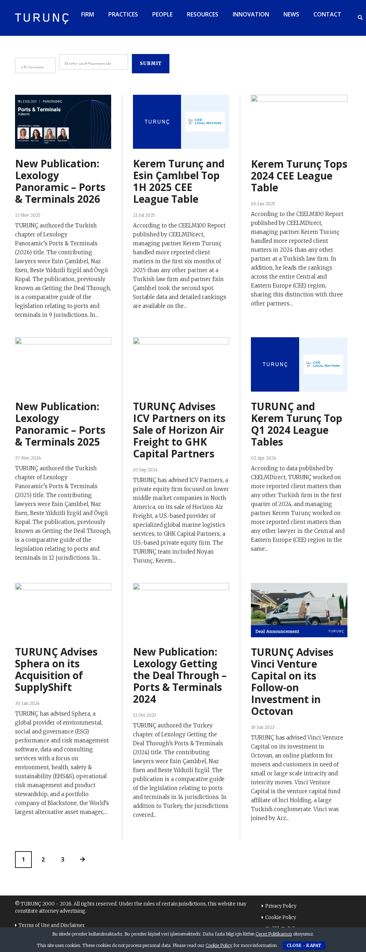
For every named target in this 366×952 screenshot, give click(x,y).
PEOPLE (162, 14)
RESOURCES (202, 14)
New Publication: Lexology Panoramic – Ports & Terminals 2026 (60, 181)
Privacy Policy (280, 906)
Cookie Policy (280, 917)
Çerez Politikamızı (274, 934)
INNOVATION (251, 14)
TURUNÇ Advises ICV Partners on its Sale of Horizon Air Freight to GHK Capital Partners (179, 429)
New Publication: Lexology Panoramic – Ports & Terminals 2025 (60, 423)
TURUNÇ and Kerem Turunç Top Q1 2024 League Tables (296, 423)
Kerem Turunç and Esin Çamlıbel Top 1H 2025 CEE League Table (178, 181)
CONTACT (327, 14)
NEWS (291, 14)
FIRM (87, 14)
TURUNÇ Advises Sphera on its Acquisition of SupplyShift (56, 669)
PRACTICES (123, 14)
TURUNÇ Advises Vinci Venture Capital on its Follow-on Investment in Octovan (292, 681)
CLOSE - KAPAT (304, 945)
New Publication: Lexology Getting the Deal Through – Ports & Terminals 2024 (180, 675)
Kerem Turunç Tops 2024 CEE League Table (299, 175)
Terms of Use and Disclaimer (52, 925)
